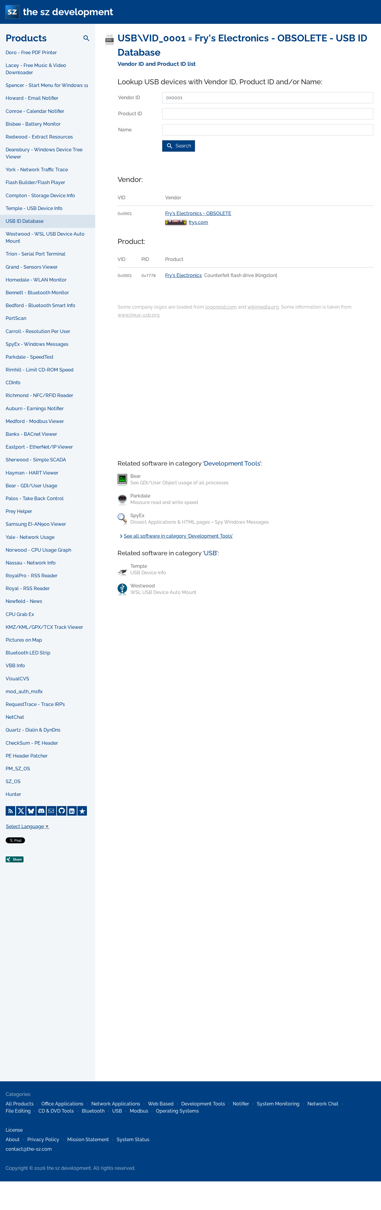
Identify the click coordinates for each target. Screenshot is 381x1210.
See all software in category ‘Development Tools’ (175, 536)
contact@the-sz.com (29, 1149)
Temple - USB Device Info (34, 208)
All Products (20, 1104)
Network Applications (115, 1104)
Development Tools (232, 463)
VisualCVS (17, 679)
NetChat (15, 717)
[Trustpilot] (82, 811)
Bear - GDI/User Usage (31, 486)
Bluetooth (93, 1111)
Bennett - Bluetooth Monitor (37, 292)
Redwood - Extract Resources (39, 137)
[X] (21, 811)
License (14, 1130)
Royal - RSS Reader (28, 588)
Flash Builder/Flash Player (35, 182)
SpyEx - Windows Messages (37, 344)
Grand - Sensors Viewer (32, 267)
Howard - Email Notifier (32, 98)
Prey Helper (19, 511)
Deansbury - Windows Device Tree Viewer (44, 153)
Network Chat (322, 1104)
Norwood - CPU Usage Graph (38, 550)
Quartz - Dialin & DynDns (33, 730)
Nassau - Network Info (31, 563)
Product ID (130, 113)
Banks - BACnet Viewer (31, 434)
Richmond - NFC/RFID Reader (39, 395)
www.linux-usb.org (139, 315)
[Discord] (41, 811)
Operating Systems (177, 1111)
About (13, 1139)
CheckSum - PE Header (32, 743)
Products (26, 37)
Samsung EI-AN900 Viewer (36, 524)
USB (210, 553)
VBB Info (15, 665)
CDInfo (13, 382)
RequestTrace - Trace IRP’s (35, 704)
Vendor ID (129, 97)
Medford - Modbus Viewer (35, 421)
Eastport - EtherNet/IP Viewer (39, 447)
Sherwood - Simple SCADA (36, 460)
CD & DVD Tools (56, 1111)
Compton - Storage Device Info (40, 195)
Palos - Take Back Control (35, 498)
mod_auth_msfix (24, 691)
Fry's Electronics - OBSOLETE (198, 213)
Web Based (161, 1104)
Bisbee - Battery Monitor (33, 124)
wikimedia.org (263, 307)
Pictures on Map (24, 640)
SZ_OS (13, 781)
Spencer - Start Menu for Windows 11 (47, 85)
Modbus (139, 1111)
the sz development (68, 11)
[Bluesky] (31, 811)
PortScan (16, 318)
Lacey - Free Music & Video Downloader (36, 69)
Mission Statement (88, 1139)
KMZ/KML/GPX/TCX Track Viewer (44, 627)
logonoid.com (221, 307)
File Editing (18, 1111)
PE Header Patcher (27, 756)
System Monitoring (278, 1104)
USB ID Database (24, 221)
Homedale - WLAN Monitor (36, 280)
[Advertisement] (48, 984)
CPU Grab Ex (20, 614)
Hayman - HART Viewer (32, 473)
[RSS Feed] (10, 811)
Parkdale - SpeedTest (30, 357)
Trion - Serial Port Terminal (35, 254)
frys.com (198, 222)
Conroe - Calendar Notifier (35, 111)
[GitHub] (61, 811)
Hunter (13, 794)
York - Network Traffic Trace (37, 169)
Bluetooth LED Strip (28, 653)
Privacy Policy (43, 1139)
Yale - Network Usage (30, 537)
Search (178, 146)
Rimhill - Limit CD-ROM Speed (40, 370)
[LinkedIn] (72, 811)
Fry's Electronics (183, 275)
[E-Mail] (51, 811)
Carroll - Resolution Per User (38, 331)
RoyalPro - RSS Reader (31, 575)
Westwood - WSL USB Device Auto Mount (45, 237)
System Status (133, 1139)
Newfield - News (24, 601)
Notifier (241, 1104)
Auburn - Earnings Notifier (35, 408)
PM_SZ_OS (18, 769)
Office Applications (62, 1104)
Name (125, 130)
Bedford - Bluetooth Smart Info (40, 305)
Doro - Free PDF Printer (31, 52)
